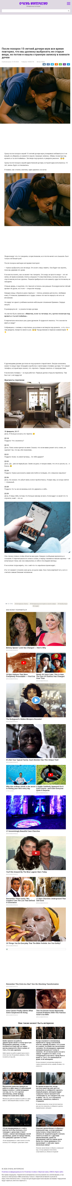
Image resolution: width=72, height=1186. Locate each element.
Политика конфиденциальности (13, 1172)
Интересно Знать (22, 604)
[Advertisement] (36, 29)
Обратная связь (43, 1172)
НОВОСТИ (31, 62)
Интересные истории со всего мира (43, 604)
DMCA (52, 1172)
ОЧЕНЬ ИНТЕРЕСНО (33, 3)
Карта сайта (59, 1172)
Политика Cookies (31, 1172)
